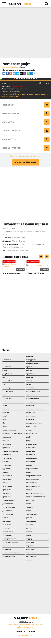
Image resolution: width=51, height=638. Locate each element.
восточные (7, 479)
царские (29, 546)
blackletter (6, 359)
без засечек (19, 94)
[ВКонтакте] (3, 73)
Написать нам (25, 635)
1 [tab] (14, 78)
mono (4, 395)
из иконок (6, 524)
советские (30, 461)
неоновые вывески (34, 409)
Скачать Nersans (25, 162)
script (4, 416)
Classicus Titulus (35, 273)
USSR (4, 426)
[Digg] (21, 73)
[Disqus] (25, 314)
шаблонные (31, 553)
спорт (28, 472)
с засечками (31, 447)
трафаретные (32, 514)
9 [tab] (34, 78)
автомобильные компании (13, 433)
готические (7, 486)
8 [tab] (31, 78)
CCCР (4, 363)
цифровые (30, 549)
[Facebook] (7, 73)
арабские (6, 447)
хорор (28, 535)
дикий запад (7, 503)
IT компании (7, 391)
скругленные (31, 458)
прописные (31, 426)
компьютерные (8, 556)
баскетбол (6, 454)
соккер (29, 465)
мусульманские (32, 398)
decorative (6, 366)
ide (3, 384)
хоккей (29, 531)
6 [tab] (26, 78)
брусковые (29, 94)
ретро (28, 440)
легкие (29, 381)
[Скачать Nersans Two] (47, 122)
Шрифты (21, 631)
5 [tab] (24, 78)
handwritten (7, 381)
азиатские (6, 437)
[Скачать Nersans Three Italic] (47, 148)
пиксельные (31, 416)
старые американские (35, 493)
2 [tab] (17, 78)
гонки (5, 482)
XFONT (20, 3)
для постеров (7, 510)
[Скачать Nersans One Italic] (47, 113)
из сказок (6, 528)
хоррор (29, 539)
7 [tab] (29, 78)
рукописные (31, 444)
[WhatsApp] (28, 73)
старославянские (33, 486)
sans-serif (10, 94)
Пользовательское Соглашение (20, 624)
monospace (7, 398)
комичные (6, 549)
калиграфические (9, 539)
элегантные (31, 560)
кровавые (30, 374)
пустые (29, 430)
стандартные (31, 482)
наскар (29, 402)
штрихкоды (31, 556)
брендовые (7, 465)
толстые (29, 507)
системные (31, 451)
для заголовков (41, 94)
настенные (30, 405)
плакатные (30, 419)
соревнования (32, 468)
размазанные (31, 433)
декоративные (8, 500)
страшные (30, 500)
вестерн (5, 472)
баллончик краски (10, 451)
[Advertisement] (25, 32)
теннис (29, 503)
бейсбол (5, 461)
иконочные (7, 535)
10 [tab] (36, 78)
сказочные (30, 454)
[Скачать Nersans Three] (47, 139)
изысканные (7, 531)
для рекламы (7, 514)
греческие (6, 493)
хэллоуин (30, 542)
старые (29, 489)
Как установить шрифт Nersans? (26, 156)
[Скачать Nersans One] (47, 105)
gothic (4, 377)
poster (4, 405)
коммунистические (10, 553)
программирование (34, 423)
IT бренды (6, 388)
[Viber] (24, 73)
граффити (6, 489)
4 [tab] (22, 78)
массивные (30, 388)
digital (4, 370)
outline (5, 402)
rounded (5, 409)
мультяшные (31, 395)
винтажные (7, 475)
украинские (31, 521)
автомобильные (9, 430)
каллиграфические (10, 542)
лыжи (28, 384)
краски (29, 370)
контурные (31, 359)
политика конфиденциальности (30, 625)
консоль (29, 356)
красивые (30, 366)
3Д (3, 356)
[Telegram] (14, 73)
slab (4, 423)
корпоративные (32, 363)
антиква (5, 440)
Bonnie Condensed (11, 273)
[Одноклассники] (10, 73)
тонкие (29, 510)
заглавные (13, 96)
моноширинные (33, 391)
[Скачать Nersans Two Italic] (47, 130)
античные (6, 444)
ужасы (29, 517)
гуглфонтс (6, 496)
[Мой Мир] (31, 73)
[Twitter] (17, 73)
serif (4, 419)
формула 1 (30, 524)
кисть (4, 546)
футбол (29, 528)
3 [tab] (19, 78)
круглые (29, 377)
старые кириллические (36, 496)
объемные (30, 412)
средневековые (32, 479)
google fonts (7, 374)
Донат (31, 631)
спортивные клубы (34, 475)
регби (28, 437)
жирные (4, 96)
